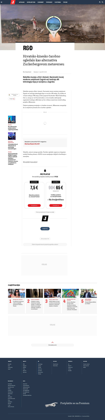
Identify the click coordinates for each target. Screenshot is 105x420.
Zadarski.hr (10, 401)
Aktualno (21, 2)
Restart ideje (55, 365)
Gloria (9, 395)
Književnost (70, 367)
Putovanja (40, 370)
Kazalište (70, 370)
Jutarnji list (10, 383)
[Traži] (102, 2)
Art (68, 364)
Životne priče (40, 372)
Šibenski (9, 403)
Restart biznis (55, 364)
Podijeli (11, 98)
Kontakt (24, 393)
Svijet (9, 365)
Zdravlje (39, 367)
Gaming (39, 373)
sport (24, 361)
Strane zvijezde (86, 365)
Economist (41, 2)
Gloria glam (10, 396)
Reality (84, 367)
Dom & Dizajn (10, 392)
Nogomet (24, 365)
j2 (38, 361)
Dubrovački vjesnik (11, 398)
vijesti (9, 361)
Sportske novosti (11, 387)
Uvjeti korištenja (26, 385)
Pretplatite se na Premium (74, 403)
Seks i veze (40, 369)
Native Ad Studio (11, 406)
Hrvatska (9, 364)
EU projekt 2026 (31, 2)
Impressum (25, 383)
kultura (70, 361)
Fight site (24, 370)
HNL (24, 364)
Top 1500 (65, 2)
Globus (9, 388)
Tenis (24, 369)
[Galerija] (52, 27)
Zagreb (9, 369)
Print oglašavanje (26, 392)
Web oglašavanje (26, 390)
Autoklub (9, 390)
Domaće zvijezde (86, 364)
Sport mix (24, 372)
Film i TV (69, 365)
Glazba (69, 369)
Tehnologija (40, 364)
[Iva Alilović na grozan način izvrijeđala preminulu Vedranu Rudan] (16, 293)
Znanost (39, 365)
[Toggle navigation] (1, 2)
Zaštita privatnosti (26, 387)
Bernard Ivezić (28, 72)
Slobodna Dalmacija (11, 385)
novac (55, 361)
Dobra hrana (10, 393)
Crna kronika (10, 367)
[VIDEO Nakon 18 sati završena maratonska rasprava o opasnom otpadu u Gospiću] (52, 293)
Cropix (9, 405)
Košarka (24, 367)
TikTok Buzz (49, 2)
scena (85, 361)
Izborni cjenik (25, 388)
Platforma (58, 2)
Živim (9, 400)
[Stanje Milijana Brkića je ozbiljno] (88, 293)
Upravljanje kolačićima (27, 395)
